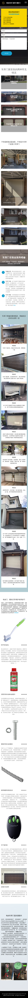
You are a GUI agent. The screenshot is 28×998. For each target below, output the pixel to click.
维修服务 (16, 612)
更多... (14, 305)
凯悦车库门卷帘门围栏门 (13, 3)
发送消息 (6, 53)
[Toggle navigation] (26, 2)
